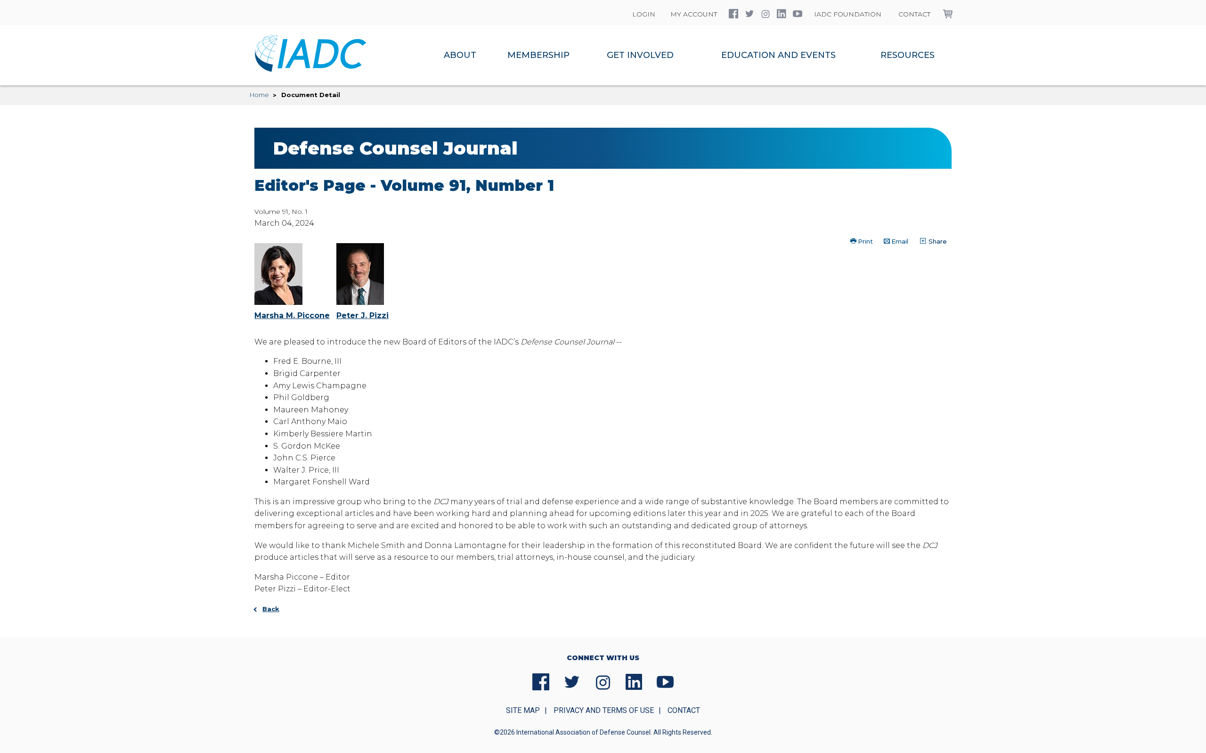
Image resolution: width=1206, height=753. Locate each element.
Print (865, 241)
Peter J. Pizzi (362, 315)
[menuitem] (460, 55)
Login (643, 14)
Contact (914, 14)
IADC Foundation (847, 14)
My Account (693, 14)
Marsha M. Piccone (292, 315)
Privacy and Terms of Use (604, 710)
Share (937, 241)
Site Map (523, 710)
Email (899, 241)
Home (259, 94)
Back (270, 609)
